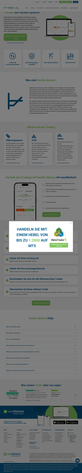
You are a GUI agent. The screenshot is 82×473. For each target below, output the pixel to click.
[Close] (71, 222)
